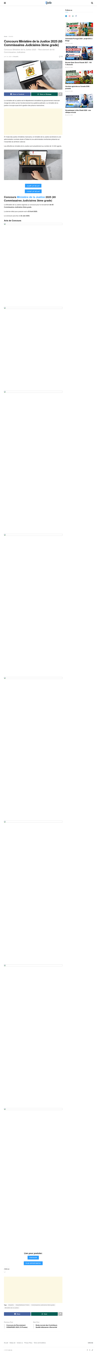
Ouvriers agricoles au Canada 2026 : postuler (77, 87)
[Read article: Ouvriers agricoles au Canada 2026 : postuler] (79, 77)
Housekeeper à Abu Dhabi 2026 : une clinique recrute (78, 111)
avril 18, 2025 (7, 56)
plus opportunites (33, 1263)
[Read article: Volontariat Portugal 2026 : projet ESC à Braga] (79, 29)
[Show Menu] (5, 3)
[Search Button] (92, 3)
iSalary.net (12, 1343)
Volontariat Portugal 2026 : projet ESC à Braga (78, 39)
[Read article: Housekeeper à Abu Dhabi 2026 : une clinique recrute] (79, 101)
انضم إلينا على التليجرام (33, 186)
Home (5, 36)
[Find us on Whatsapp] (73, 16)
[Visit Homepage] (48, 3)
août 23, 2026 (69, 43)
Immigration (70, 34)
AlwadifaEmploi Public (22, 1305)
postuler (33, 1257)
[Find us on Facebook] (75, 16)
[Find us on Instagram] (69, 16)
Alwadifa (11, 36)
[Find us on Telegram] (66, 16)
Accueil (6, 1343)
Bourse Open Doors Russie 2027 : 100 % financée (78, 63)
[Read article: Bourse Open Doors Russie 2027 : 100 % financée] (79, 53)
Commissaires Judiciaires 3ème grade (43, 1305)
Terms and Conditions (40, 1343)
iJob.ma (90, 1343)
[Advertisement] (33, 22)
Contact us (20, 1343)
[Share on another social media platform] (60, 94)
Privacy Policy (28, 1343)
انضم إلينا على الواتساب (33, 191)
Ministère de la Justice (31, 197)
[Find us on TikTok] (92, 1350)
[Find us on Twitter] (89, 1350)
